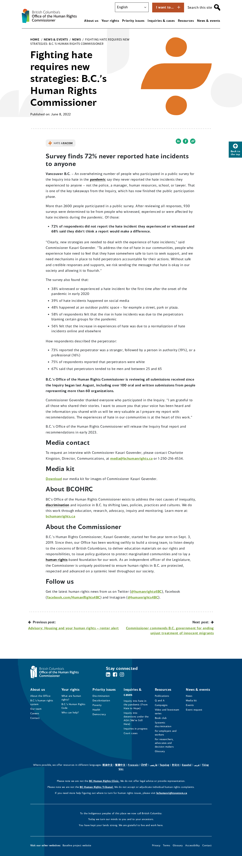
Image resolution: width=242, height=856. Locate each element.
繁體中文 (120, 764)
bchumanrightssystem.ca (171, 792)
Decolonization (101, 700)
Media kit (191, 700)
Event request (194, 709)
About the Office (40, 695)
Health (96, 709)
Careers (34, 713)
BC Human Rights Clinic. (104, 780)
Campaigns (161, 704)
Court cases (130, 733)
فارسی (153, 764)
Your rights (110, 20)
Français (133, 764)
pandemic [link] (98, 179)
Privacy (156, 845)
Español (187, 764)
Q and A (160, 700)
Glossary (160, 751)
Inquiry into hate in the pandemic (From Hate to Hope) (136, 704)
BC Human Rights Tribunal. (96, 786)
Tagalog (164, 764)
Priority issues (133, 20)
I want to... (165, 7)
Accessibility (192, 845)
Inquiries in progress (136, 728)
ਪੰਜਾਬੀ (144, 764)
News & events (208, 20)
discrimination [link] (57, 505)
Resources (186, 20)
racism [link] (68, 143)
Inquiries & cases (161, 20)
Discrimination (100, 695)
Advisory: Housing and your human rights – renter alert (73, 628)
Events (190, 704)
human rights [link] (56, 560)
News (189, 695)
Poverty (97, 704)
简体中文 (107, 764)
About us (91, 20)
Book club (161, 717)
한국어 (176, 764)
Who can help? (70, 712)
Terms (166, 845)
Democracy (99, 714)
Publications (162, 695)
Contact (35, 717)
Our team (36, 708)
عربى (197, 764)
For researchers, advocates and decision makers (164, 743)
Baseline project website (77, 845)
